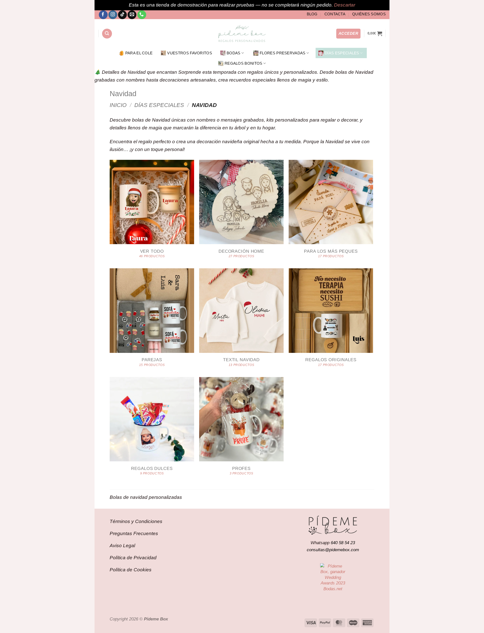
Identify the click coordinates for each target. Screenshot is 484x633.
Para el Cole (139, 53)
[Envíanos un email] (132, 14)
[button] (107, 34)
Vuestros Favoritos (189, 53)
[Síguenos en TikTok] (122, 14)
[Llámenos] (141, 14)
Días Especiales (342, 53)
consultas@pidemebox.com (333, 549)
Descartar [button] (344, 5)
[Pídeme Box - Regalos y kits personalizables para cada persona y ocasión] (242, 33)
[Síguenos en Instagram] (112, 14)
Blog (312, 14)
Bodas (233, 53)
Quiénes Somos (369, 14)
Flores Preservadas (283, 53)
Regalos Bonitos (243, 63)
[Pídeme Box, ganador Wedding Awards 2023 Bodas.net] (332, 577)
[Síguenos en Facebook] (103, 14)
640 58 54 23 (343, 542)
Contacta (334, 14)
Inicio (118, 105)
